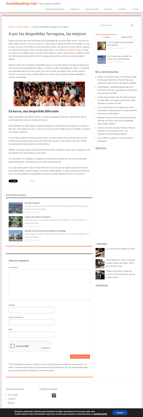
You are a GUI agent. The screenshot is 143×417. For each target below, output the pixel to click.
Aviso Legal (12, 395)
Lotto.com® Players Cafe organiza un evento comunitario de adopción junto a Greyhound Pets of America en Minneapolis (117, 110)
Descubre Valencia (32, 203)
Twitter (65, 395)
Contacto (11, 399)
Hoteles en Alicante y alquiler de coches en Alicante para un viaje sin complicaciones (120, 274)
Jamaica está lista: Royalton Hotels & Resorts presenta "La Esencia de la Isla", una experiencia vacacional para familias (116, 131)
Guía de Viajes (92, 9)
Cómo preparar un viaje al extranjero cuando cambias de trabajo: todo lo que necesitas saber (120, 263)
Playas (135, 9)
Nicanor (37, 212)
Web (10, 329)
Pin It (33, 181)
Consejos (74, 9)
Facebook (48, 395)
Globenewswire (108, 72)
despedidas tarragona (74, 50)
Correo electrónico (16, 317)
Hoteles (108, 9)
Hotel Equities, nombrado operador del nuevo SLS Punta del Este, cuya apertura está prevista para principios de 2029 (117, 90)
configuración (100, 414)
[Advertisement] (116, 196)
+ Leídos (106, 37)
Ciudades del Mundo (54, 9)
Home (11, 27)
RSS (60, 395)
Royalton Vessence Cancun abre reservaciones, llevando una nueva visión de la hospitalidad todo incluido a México (117, 121)
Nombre (12, 305)
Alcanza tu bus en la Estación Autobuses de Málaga (45, 231)
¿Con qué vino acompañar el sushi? (120, 249)
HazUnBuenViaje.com (21, 4)
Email (42, 395)
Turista (37, 226)
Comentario (13, 267)
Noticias (11, 403)
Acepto (120, 413)
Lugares (122, 9)
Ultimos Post (126, 37)
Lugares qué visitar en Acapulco (37, 217)
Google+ (54, 395)
